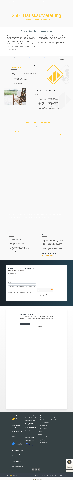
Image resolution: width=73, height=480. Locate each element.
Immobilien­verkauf (41, 419)
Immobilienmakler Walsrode (42, 428)
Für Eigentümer (15, 1)
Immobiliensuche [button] (25, 323)
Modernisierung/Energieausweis (32, 1)
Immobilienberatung (33, 433)
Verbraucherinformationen (44, 475)
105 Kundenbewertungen (69, 469)
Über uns (58, 1)
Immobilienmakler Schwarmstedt (43, 440)
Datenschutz (36, 475)
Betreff (9, 282)
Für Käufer (22, 1)
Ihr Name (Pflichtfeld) (12, 273)
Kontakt (63, 2)
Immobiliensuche (54, 419)
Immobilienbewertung (43, 1)
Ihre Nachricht (40, 271)
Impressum (52, 475)
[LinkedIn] (36, 469)
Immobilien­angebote (54, 420)
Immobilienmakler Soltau (42, 423)
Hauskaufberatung (28, 437)
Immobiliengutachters (30, 440)
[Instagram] (33, 469)
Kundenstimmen (52, 1)
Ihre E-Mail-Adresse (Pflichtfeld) (14, 278)
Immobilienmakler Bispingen (43, 436)
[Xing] (39, 469)
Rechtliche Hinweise (58, 475)
